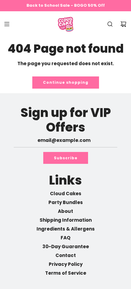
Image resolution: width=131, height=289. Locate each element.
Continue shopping (65, 82)
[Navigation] (6, 24)
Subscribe (65, 157)
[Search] (110, 24)
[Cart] (123, 24)
